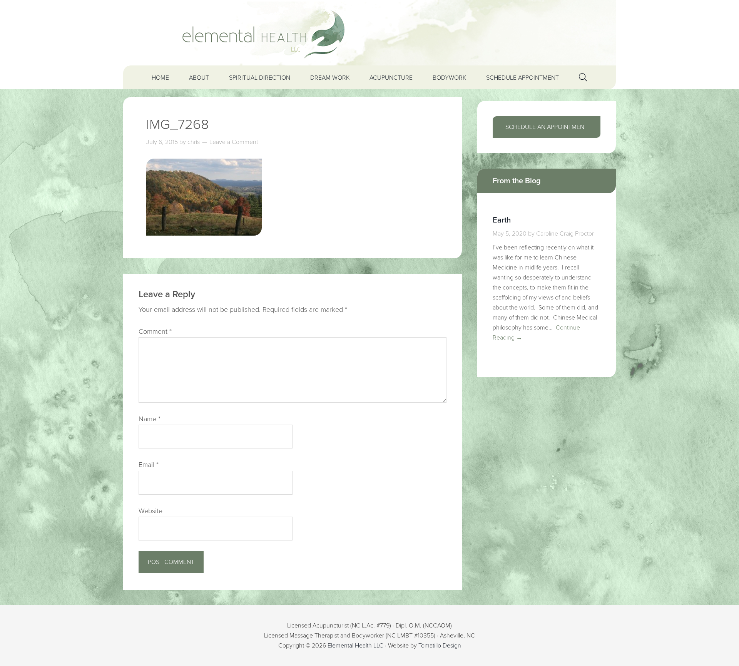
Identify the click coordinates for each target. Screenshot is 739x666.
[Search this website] (583, 77)
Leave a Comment (233, 142)
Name (150, 419)
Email (149, 464)
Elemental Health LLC (355, 645)
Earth (502, 220)
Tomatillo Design (439, 645)
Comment (155, 331)
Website (150, 511)
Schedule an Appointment (546, 127)
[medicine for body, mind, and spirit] (369, 32)
